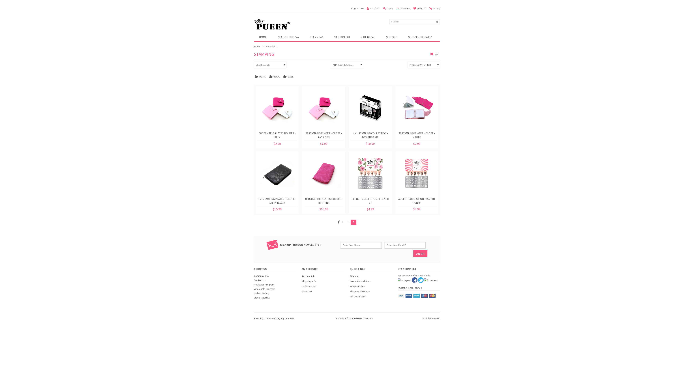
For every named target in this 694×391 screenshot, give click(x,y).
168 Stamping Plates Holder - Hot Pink (324, 201)
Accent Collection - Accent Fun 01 (416, 201)
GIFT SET (391, 37)
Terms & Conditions (360, 281)
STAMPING (316, 37)
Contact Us (260, 280)
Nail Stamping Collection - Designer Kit (370, 135)
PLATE (262, 76)
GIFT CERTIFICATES (420, 37)
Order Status (309, 286)
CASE (291, 76)
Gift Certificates (358, 296)
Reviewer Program (264, 284)
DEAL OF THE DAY (288, 37)
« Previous (339, 223)
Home (257, 46)
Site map (354, 276)
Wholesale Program (264, 289)
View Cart (307, 291)
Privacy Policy (357, 286)
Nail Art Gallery (262, 293)
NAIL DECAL (368, 37)
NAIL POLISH (342, 37)
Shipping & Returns (360, 291)
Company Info (261, 276)
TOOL (277, 76)
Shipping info (309, 281)
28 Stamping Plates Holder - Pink (277, 135)
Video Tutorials (262, 297)
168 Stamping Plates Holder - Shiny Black (277, 201)
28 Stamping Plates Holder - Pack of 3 (323, 135)
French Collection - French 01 (370, 201)
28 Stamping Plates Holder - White (417, 135)
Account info (308, 276)
